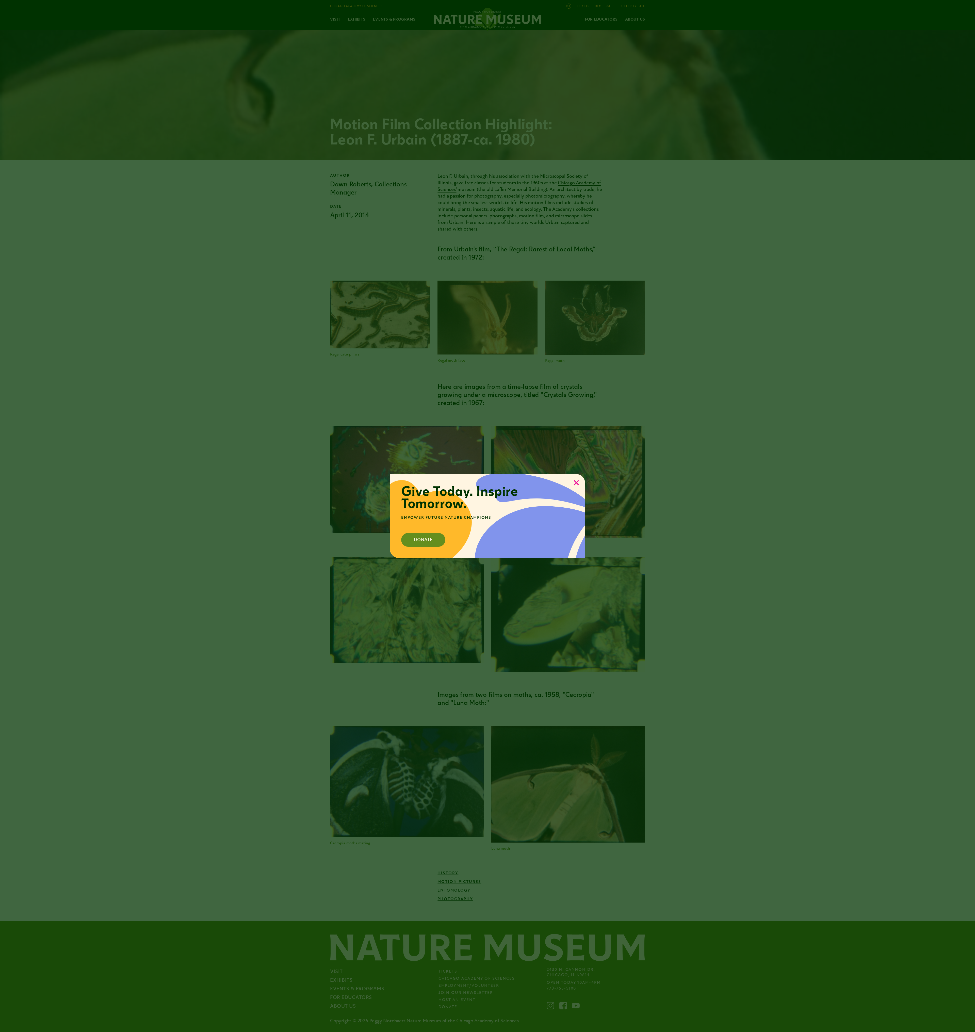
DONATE (423, 539)
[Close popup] (576, 482)
